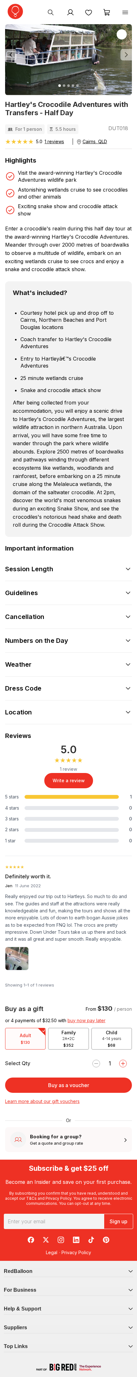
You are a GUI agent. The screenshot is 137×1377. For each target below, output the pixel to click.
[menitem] (88, 12)
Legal (51, 1252)
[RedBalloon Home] (15, 11)
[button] (14, 55)
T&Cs (31, 1198)
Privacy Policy (58, 1198)
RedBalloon (18, 1271)
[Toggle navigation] (125, 12)
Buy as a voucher (68, 1085)
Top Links (16, 1346)
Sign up (118, 1221)
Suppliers (15, 1327)
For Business (20, 1290)
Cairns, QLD (95, 141)
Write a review (69, 780)
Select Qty (17, 1063)
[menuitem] (50, 12)
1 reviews (54, 141)
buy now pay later (86, 1020)
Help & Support (22, 1308)
